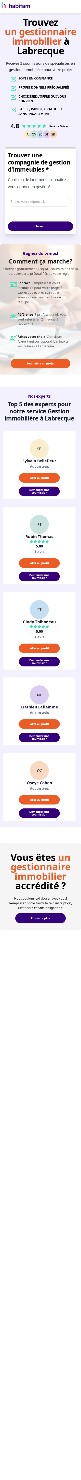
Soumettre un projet (40, 363)
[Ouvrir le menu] (75, 5)
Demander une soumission (39, 491)
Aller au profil (39, 478)
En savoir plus (40, 918)
